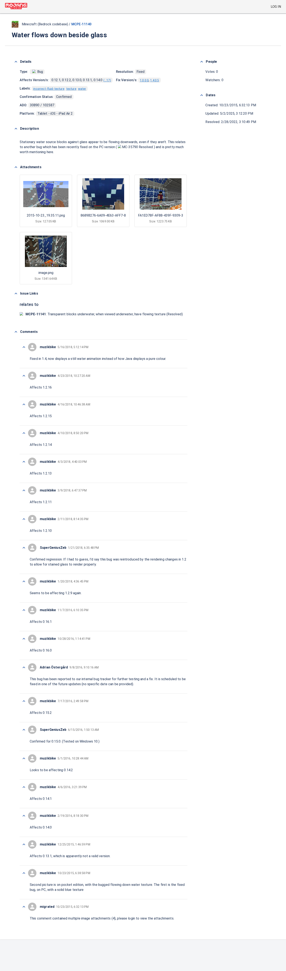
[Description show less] (16, 128)
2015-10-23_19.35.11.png (46, 215)
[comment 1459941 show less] (24, 433)
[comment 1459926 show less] (24, 816)
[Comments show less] (16, 332)
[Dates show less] (201, 95)
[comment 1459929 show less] (24, 730)
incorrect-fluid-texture (48, 88)
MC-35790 (130, 147)
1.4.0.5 (154, 80)
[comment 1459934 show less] (24, 610)
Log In (276, 7)
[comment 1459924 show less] (24, 873)
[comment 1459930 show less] (24, 701)
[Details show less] (16, 62)
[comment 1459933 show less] (24, 639)
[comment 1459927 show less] (24, 787)
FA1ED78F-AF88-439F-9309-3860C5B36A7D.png (174, 215)
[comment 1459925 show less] (24, 844)
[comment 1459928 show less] (24, 758)
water (82, 88)
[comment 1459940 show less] (24, 462)
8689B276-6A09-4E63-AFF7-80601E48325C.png (117, 215)
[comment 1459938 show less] (24, 519)
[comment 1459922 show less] (24, 907)
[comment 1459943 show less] (24, 376)
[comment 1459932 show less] (24, 667)
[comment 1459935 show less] (24, 581)
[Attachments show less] (16, 167)
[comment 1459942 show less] (24, 404)
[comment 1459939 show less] (24, 490)
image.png (46, 273)
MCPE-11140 (81, 24)
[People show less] (201, 62)
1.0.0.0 (144, 80)
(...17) (107, 80)
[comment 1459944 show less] (24, 347)
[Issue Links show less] (16, 293)
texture (71, 88)
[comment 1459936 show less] (24, 548)
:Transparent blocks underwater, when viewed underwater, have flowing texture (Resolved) (104, 314)
